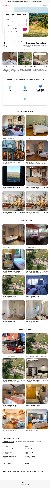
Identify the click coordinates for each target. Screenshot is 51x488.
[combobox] (16, 21)
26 (11, 43)
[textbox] (10, 25)
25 (9, 43)
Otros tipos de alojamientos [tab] (8, 441)
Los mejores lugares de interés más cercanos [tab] (25, 441)
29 (18, 43)
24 (6, 43)
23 (21, 41)
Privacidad (22, 485)
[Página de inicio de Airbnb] (5, 5)
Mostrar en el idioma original (36, 1)
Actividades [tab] (38, 441)
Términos (28, 485)
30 (21, 43)
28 (16, 43)
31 (6, 46)
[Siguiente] (28, 50)
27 (13, 43)
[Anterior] (22, 50)
